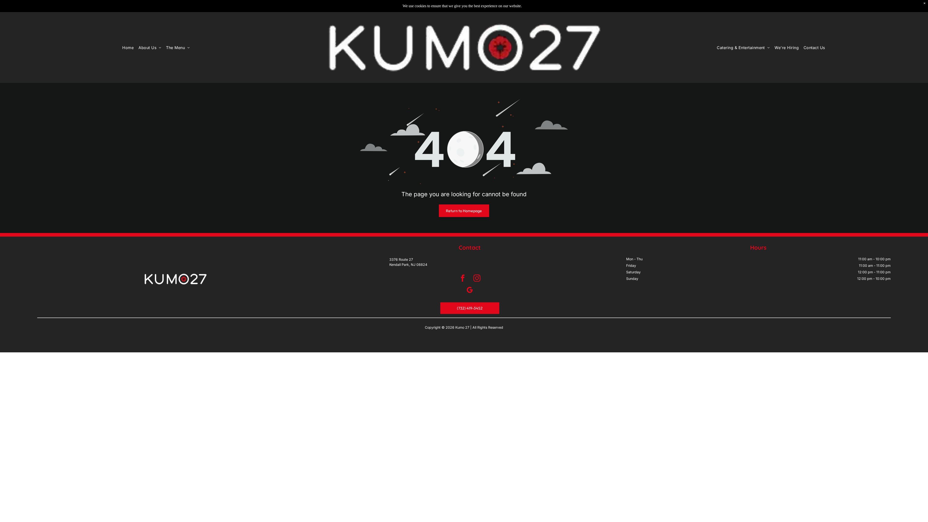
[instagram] (476, 279)
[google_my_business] (469, 291)
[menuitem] (128, 47)
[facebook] (462, 279)
